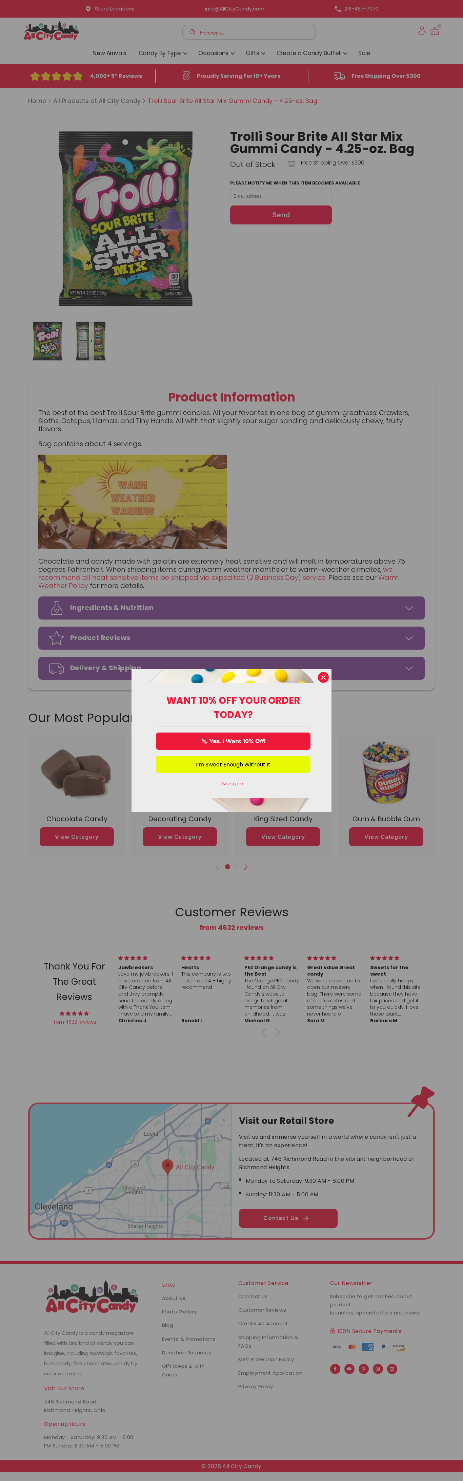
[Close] (323, 677)
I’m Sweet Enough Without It (233, 764)
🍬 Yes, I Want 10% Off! (233, 741)
